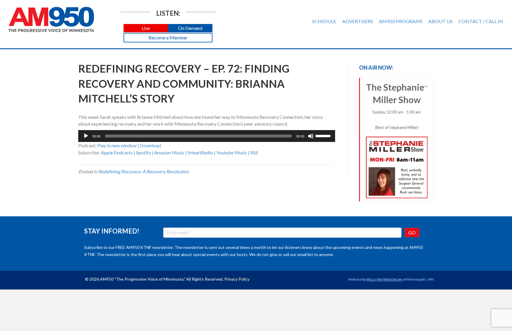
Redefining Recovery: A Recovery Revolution (143, 171)
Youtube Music (231, 152)
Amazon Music (169, 152)
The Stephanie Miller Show (395, 106)
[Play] (86, 136)
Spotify (143, 152)
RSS (254, 152)
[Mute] (311, 136)
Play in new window (117, 145)
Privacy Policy (236, 279)
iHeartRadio (200, 152)
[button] (146, 28)
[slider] (324, 135)
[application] (206, 136)
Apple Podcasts (117, 152)
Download (150, 145)
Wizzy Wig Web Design (384, 279)
